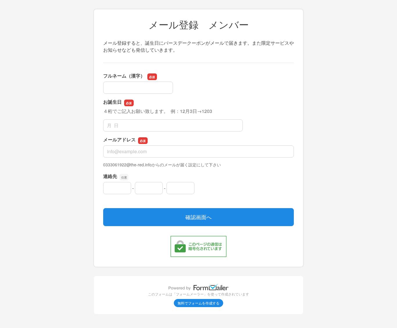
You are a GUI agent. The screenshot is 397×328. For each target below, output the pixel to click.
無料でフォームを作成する (198, 302)
